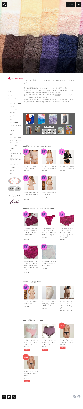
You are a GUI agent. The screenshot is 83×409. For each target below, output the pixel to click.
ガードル (12, 116)
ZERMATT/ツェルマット (15, 150)
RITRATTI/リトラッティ (15, 155)
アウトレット (14, 174)
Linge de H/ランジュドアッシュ (16, 141)
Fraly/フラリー (14, 164)
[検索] (4, 4)
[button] (70, 4)
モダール (12, 134)
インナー (12, 119)
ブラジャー (13, 113)
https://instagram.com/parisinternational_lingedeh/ (74, 396)
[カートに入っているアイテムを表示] (78, 4)
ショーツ (12, 106)
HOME (11, 92)
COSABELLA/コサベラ (15, 160)
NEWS (10, 95)
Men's (12, 170)
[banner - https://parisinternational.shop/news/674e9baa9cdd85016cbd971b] (14, 188)
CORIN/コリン (14, 167)
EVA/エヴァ (13, 145)
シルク (12, 131)
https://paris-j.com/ (78, 396)
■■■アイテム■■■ (15, 103)
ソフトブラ (13, 109)
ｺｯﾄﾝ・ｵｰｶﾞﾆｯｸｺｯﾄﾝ (16, 126)
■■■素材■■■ (14, 122)
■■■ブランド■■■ (15, 137)
